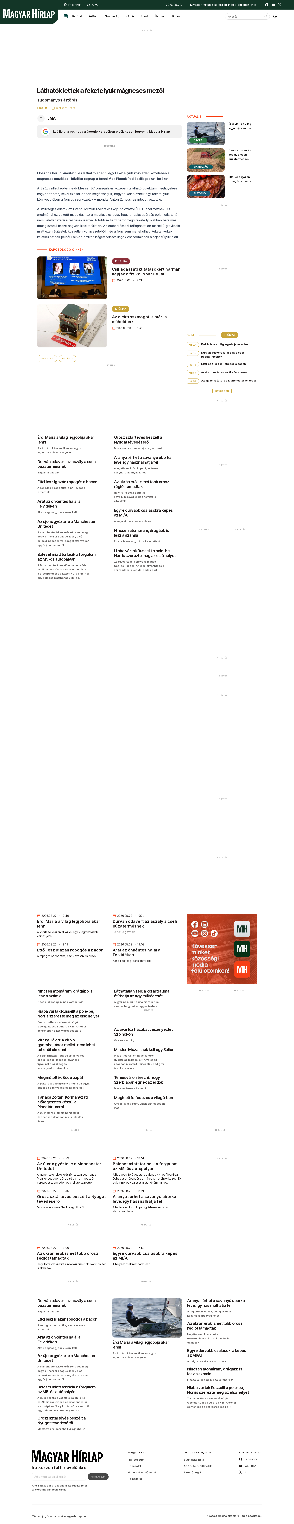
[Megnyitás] (65, 16)
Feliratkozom (98, 1476)
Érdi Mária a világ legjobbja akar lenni (241, 126)
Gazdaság (112, 16)
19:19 (193, 364)
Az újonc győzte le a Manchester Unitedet (228, 380)
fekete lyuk (47, 358)
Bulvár (176, 16)
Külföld (93, 16)
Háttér (130, 16)
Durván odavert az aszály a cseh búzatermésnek (240, 154)
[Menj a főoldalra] (29, 13)
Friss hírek (74, 4)
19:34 (193, 353)
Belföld (77, 16)
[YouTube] (273, 4)
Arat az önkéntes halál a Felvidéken (224, 372)
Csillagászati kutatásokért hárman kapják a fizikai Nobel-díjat (146, 271)
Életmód (160, 16)
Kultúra (121, 261)
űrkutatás (67, 358)
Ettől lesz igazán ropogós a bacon (239, 179)
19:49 (193, 345)
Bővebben (222, 390)
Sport (144, 16)
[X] (279, 4)
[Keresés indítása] (265, 16)
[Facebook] (266, 4)
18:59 (193, 381)
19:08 (193, 373)
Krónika (120, 308)
